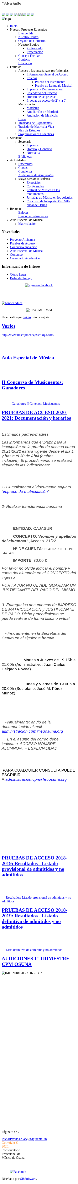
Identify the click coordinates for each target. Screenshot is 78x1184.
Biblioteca (25, 156)
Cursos (22, 167)
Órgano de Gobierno (32, 41)
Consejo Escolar (29, 55)
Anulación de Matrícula (42, 115)
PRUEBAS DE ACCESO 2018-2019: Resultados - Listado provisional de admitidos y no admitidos (34, 866)
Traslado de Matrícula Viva (36, 126)
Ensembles (25, 164)
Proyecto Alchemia (22, 239)
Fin (44, 1139)
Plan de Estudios (29, 130)
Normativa (34, 152)
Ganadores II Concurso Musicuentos (36, 403)
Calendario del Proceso (42, 93)
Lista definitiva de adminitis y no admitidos (34, 950)
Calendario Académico (25, 258)
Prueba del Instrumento (50, 82)
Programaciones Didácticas (36, 134)
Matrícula (33, 108)
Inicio (13, 26)
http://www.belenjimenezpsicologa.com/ (28, 335)
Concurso (16, 254)
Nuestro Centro (28, 37)
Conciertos (25, 171)
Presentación (35, 52)
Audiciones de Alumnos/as (35, 175)
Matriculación (27, 223)
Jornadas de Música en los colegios (50, 197)
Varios (8, 326)
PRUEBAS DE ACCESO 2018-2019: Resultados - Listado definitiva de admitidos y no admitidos (34, 918)
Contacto (24, 59)
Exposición (34, 182)
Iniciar (6, 1139)
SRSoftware (28, 1178)
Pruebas (32, 78)
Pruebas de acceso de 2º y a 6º (46, 100)
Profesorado (34, 48)
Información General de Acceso (47, 74)
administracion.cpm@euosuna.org (32, 731)
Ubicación (25, 63)
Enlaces (23, 212)
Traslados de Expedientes (35, 123)
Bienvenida (25, 33)
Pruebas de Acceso (22, 243)
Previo (14, 1139)
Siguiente (36, 1139)
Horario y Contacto (39, 149)
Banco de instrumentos (33, 216)
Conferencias (35, 186)
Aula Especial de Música (26, 251)
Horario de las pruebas (41, 96)
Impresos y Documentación (45, 89)
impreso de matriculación (25, 491)
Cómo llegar (18, 274)
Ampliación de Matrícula (43, 111)
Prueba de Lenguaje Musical (53, 85)
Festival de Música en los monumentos (43, 192)
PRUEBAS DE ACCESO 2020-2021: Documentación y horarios (36, 415)
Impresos (32, 145)
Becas (22, 119)
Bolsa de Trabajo (21, 278)
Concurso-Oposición (23, 247)
